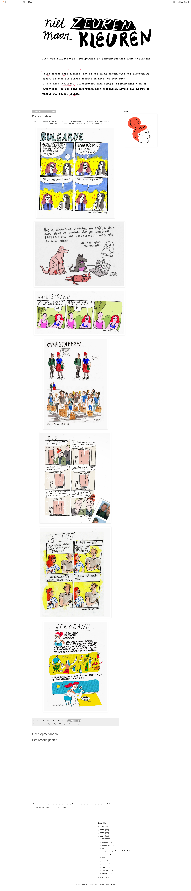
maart (105, 867)
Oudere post (112, 804)
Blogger (114, 884)
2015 (102, 833)
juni (104, 858)
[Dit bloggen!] (71, 720)
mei (104, 861)
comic (42, 724)
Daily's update (108, 854)
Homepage (76, 804)
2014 (102, 836)
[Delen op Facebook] (76, 720)
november (106, 839)
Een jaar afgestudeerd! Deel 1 (116, 851)
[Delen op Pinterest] (79, 720)
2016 (102, 830)
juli (104, 848)
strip (77, 724)
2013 (102, 877)
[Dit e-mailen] (68, 720)
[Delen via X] (74, 720)
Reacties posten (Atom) (56, 807)
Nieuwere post (39, 804)
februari (106, 870)
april (105, 864)
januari (106, 873)
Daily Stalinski (58, 724)
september (107, 845)
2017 (102, 827)
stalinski (69, 724)
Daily (48, 724)
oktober (106, 842)
